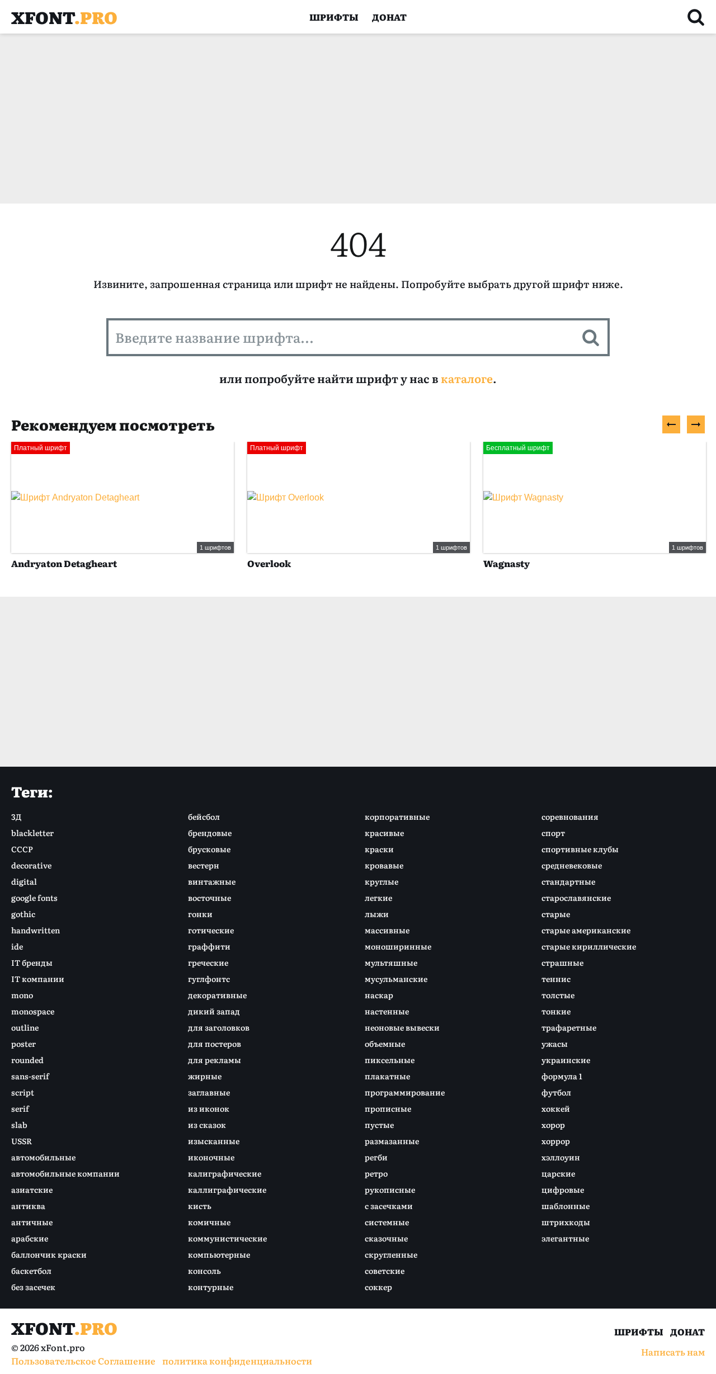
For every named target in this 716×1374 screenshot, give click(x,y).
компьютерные (219, 1254)
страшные (562, 962)
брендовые (210, 832)
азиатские (32, 1189)
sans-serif (30, 1076)
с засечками (389, 1205)
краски (379, 848)
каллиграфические (227, 1189)
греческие (208, 962)
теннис (556, 978)
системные (387, 1221)
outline (25, 1027)
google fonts (34, 897)
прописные (388, 1108)
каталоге (467, 378)
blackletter (32, 832)
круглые (381, 881)
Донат (389, 16)
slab (19, 1124)
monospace (32, 1011)
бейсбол (204, 816)
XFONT (64, 16)
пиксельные (389, 1059)
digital (24, 881)
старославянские (576, 897)
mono (22, 994)
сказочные (386, 1238)
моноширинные (398, 946)
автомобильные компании (65, 1173)
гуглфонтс (209, 978)
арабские (29, 1238)
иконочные (211, 1157)
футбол (556, 1092)
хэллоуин (560, 1157)
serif (20, 1108)
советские (384, 1270)
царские (558, 1173)
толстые (557, 994)
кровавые (384, 865)
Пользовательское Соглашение (83, 1360)
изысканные (213, 1140)
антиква (28, 1205)
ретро (376, 1173)
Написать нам (673, 1351)
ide (17, 946)
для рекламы (214, 1059)
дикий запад (214, 1011)
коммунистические (227, 1238)
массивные (387, 930)
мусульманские (396, 978)
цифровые (562, 1189)
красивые (384, 832)
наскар (379, 994)
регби (376, 1157)
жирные (205, 1076)
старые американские (585, 930)
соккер (378, 1286)
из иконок (208, 1108)
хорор (553, 1124)
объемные (385, 1043)
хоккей (555, 1108)
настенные (387, 1011)
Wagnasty (506, 563)
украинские (565, 1059)
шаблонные (565, 1205)
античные (32, 1221)
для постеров (214, 1043)
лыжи (377, 913)
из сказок (207, 1124)
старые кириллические (588, 946)
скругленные (391, 1254)
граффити (209, 946)
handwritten (35, 930)
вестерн (203, 865)
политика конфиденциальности (237, 1360)
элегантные (565, 1238)
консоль (204, 1270)
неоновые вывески (402, 1027)
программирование (405, 1092)
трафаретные (568, 1027)
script (22, 1092)
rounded (27, 1059)
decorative (31, 865)
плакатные (387, 1076)
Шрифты (334, 16)
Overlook (269, 563)
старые (555, 913)
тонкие (556, 1011)
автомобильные (43, 1157)
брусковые (209, 848)
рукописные (390, 1189)
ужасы (554, 1043)
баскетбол (31, 1270)
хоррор (555, 1140)
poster (23, 1043)
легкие (378, 897)
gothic (23, 913)
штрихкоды (565, 1221)
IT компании (37, 978)
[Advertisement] (346, 118)
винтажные (211, 881)
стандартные (568, 881)
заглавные (209, 1092)
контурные (210, 1286)
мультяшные (391, 962)
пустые (379, 1124)
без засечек (33, 1286)
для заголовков (218, 1027)
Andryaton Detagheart (64, 563)
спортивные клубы (580, 848)
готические (211, 930)
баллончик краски (49, 1254)
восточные (209, 897)
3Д (16, 816)
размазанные (392, 1140)
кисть (199, 1205)
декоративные (217, 994)
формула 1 (561, 1076)
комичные (209, 1221)
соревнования (570, 816)
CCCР (22, 848)
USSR (21, 1140)
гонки (200, 913)
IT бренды (32, 962)
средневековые (571, 865)
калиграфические (224, 1173)
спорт (553, 832)
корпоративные (397, 816)
